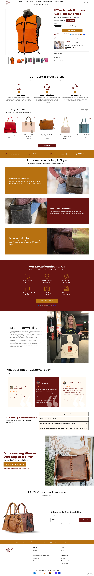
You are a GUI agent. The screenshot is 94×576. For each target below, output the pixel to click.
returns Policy (64, 555)
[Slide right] (49, 60)
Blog (34, 560)
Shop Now (47, 145)
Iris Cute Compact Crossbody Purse (47, 135)
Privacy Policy (64, 563)
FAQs (62, 550)
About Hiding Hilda (37, 553)
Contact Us (36, 558)
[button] (48, 1)
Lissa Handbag (10, 135)
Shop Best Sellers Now (13, 464)
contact (63, 558)
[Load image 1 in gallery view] (12, 60)
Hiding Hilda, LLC (43, 570)
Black (73, 25)
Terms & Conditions (66, 560)
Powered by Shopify (53, 570)
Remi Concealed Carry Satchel (28, 135)
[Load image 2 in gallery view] (20, 60)
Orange (57, 25)
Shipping (63, 553)
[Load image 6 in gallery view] (44, 60)
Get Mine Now (46, 301)
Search (35, 550)
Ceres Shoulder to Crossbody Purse (65, 135)
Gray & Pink (66, 25)
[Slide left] (6, 60)
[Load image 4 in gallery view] (28, 60)
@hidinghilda (44, 492)
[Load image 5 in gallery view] (36, 60)
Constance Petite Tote (84, 135)
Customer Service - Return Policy (41, 555)
